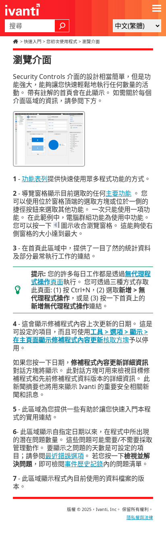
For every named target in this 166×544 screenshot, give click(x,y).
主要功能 (118, 193)
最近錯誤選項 (64, 455)
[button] (62, 25)
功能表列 (35, 178)
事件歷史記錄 (83, 463)
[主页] (16, 41)
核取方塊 (80, 335)
